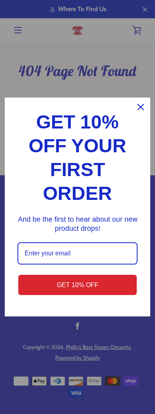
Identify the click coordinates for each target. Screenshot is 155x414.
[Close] (140, 107)
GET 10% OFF (78, 285)
